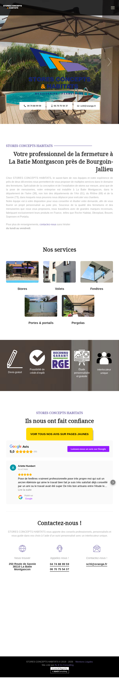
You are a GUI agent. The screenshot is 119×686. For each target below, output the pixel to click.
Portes (35, 309)
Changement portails (44, 320)
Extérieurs (25, 286)
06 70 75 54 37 (60, 106)
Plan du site (59, 684)
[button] (6, 482)
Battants (62, 286)
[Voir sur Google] (13, 467)
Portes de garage (44, 299)
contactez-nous (48, 224)
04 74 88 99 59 (33, 106)
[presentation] (10, 62)
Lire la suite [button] (24, 489)
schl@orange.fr (87, 106)
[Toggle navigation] (113, 8)
